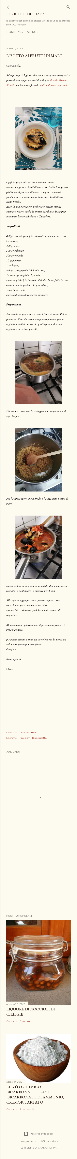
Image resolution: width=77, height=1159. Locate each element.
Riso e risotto (39, 737)
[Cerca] (68, 6)
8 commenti (27, 1021)
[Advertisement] (38, 879)
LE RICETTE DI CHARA (25, 14)
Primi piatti (24, 737)
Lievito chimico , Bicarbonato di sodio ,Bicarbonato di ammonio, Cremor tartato (35, 1094)
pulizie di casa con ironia (54, 85)
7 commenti (27, 1109)
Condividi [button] (11, 732)
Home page (15, 32)
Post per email (28, 732)
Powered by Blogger (41, 1133)
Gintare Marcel (50, 1141)
